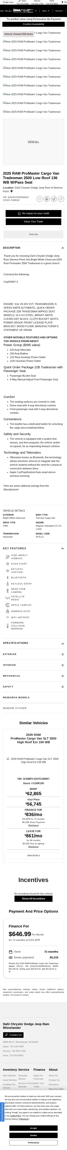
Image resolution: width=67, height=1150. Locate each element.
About (53, 1069)
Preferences (33, 1143)
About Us (53, 1075)
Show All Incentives (33, 898)
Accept (33, 1128)
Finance (39, 1069)
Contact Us (15, 1035)
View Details (33, 856)
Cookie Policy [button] (15, 1116)
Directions (54, 1084)
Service (23, 1069)
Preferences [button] (24, 1119)
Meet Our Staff (56, 1089)
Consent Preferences (2, 1112)
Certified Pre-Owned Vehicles (9, 1087)
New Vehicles (9, 1075)
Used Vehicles (10, 1080)
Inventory (10, 1069)
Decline (33, 1135)
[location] (62, 2)
